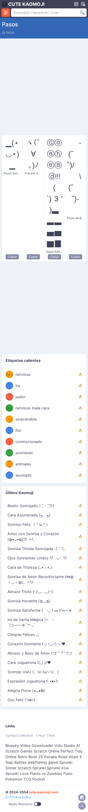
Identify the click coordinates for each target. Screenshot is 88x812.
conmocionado (28, 441)
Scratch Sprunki (32, 768)
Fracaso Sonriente (33, 173)
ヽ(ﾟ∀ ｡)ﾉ (33, 154)
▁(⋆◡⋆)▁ (12, 154)
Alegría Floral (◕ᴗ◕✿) (26, 690)
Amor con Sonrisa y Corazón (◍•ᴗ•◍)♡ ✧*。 (33, 536)
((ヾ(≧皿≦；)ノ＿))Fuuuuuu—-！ (9, 385)
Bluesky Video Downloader (29, 745)
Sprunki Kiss (58, 768)
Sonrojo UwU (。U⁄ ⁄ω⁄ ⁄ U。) (33, 671)
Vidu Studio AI (67, 745)
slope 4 (75, 756)
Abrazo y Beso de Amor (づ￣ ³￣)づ (40, 653)
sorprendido (26, 419)
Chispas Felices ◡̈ (23, 634)
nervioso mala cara (32, 408)
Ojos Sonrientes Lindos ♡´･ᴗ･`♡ (37, 558)
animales (23, 464)
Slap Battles (16, 762)
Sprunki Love (17, 773)
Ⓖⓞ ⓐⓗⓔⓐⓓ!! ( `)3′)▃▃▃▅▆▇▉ (54, 193)
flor (18, 430)
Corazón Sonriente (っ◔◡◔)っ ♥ (36, 643)
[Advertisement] (44, 86)
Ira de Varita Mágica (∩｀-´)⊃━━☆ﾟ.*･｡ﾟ (31, 622)
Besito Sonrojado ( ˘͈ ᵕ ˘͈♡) (31, 505)
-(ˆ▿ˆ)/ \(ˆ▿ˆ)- (75, 176)
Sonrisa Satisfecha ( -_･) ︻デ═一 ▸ (39, 610)
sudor (20, 396)
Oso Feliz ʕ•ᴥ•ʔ (21, 699)
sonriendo (24, 452)
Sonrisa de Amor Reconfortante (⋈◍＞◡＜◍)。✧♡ (40, 579)
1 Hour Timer (45, 735)
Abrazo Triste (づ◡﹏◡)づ (30, 591)
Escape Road (55, 756)
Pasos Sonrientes (12, 173)
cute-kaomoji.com (43, 792)
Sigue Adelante (54, 251)
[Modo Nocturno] (82, 797)
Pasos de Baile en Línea (75, 218)
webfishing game (43, 762)
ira (17, 385)
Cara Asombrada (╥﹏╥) (29, 515)
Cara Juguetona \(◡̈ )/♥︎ (29, 662)
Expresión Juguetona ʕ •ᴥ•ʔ (33, 681)
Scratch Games (18, 751)
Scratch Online (46, 751)
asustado (23, 475)
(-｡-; (9, 374)
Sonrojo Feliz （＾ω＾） (29, 524)
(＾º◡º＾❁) (9, 430)
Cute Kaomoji (26, 4)
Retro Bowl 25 (30, 756)
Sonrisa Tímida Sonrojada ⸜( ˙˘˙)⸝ (36, 548)
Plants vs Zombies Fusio (51, 773)
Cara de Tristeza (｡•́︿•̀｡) (30, 567)
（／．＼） (9, 419)
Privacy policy (20, 797)
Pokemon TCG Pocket (25, 779)
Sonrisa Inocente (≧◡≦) (29, 601)
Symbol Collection (19, 735)
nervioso (23, 374)
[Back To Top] (82, 806)
